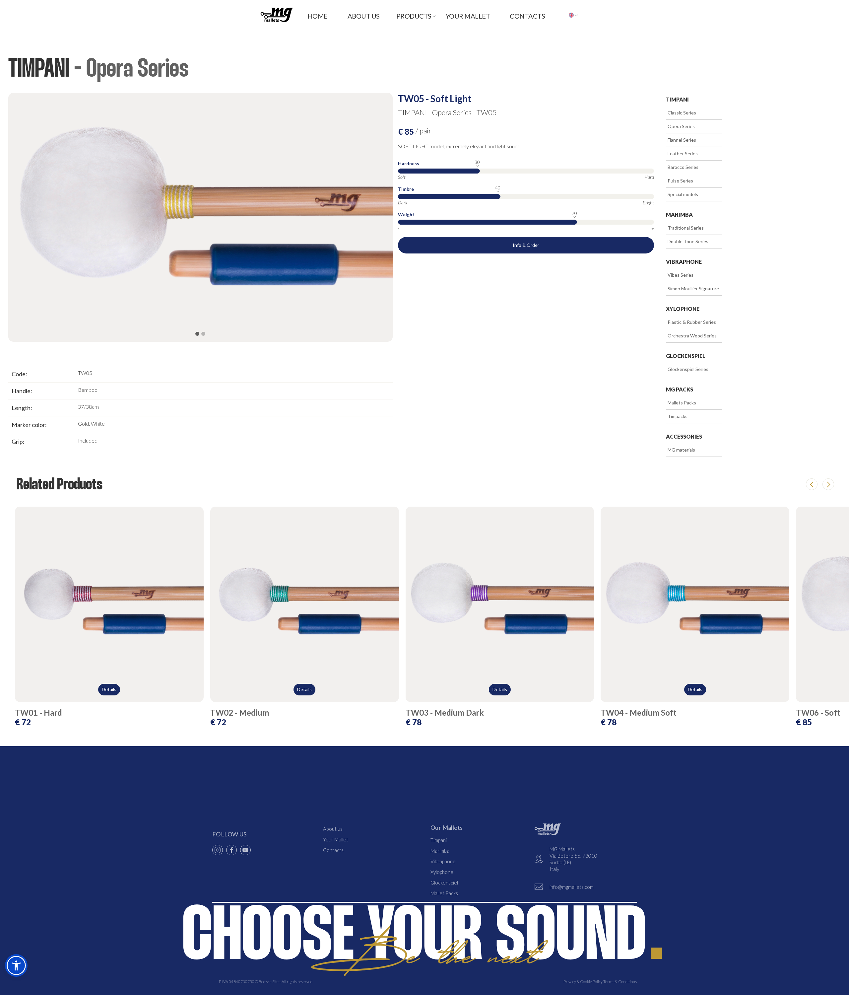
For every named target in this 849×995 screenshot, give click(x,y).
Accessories (684, 436)
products (413, 16)
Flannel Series (677, 140)
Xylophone (682, 309)
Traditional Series (681, 228)
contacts (527, 16)
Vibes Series (676, 275)
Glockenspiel (685, 356)
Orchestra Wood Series (688, 335)
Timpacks (673, 416)
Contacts (333, 850)
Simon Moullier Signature (689, 288)
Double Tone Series (683, 241)
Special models (678, 194)
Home (317, 16)
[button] (411, 15)
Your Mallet (468, 16)
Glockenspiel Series (683, 369)
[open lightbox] (200, 217)
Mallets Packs (677, 402)
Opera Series (677, 126)
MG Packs (679, 389)
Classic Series (677, 112)
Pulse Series (676, 180)
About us (333, 829)
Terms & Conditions (620, 981)
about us (364, 16)
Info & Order (526, 245)
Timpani (677, 99)
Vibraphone (684, 261)
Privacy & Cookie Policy (583, 981)
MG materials (677, 450)
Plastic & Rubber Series (687, 322)
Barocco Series (678, 167)
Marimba (679, 214)
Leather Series (678, 153)
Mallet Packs (444, 893)
